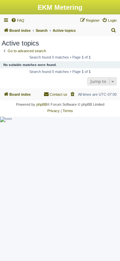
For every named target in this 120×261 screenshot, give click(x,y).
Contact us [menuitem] (58, 94)
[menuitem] (17, 20)
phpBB (41, 104)
